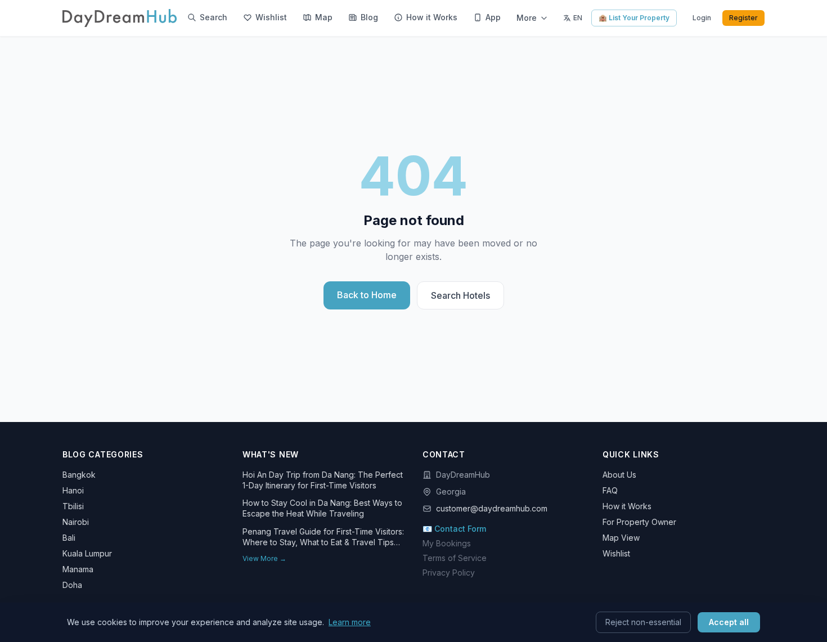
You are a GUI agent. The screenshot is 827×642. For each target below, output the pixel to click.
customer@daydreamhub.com (491, 508)
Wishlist (616, 553)
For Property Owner (639, 522)
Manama (77, 569)
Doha (72, 585)
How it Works (627, 506)
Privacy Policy (449, 572)
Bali (68, 537)
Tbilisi (73, 506)
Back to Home (367, 294)
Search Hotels (460, 295)
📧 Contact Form (454, 528)
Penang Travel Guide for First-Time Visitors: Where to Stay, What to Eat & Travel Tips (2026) (323, 537)
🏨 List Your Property (634, 18)
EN (577, 18)
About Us (619, 474)
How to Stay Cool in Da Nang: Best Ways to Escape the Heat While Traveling (322, 508)
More (526, 18)
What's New (270, 454)
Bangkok (79, 474)
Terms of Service (455, 558)
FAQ (610, 490)
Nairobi (75, 522)
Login (702, 18)
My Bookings (447, 543)
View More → (264, 558)
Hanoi (73, 490)
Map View (621, 537)
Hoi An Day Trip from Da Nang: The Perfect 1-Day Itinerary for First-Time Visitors (322, 480)
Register (743, 18)
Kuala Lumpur (87, 553)
